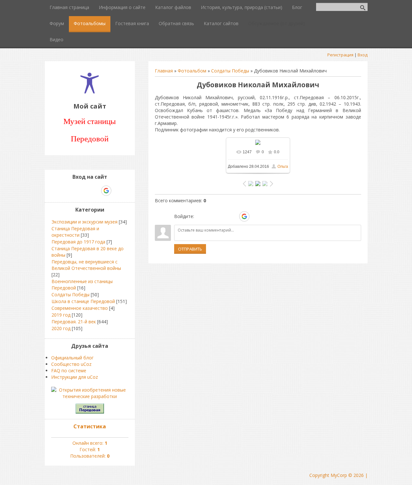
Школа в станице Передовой (83, 301)
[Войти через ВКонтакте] (211, 216)
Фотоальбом (192, 71)
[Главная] (89, 92)
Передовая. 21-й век (74, 322)
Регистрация (340, 55)
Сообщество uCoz (71, 364)
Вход (363, 55)
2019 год (61, 315)
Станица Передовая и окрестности (75, 231)
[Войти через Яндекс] (233, 216)
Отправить (190, 249)
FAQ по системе (68, 370)
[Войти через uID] (200, 216)
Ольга (282, 166)
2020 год (61, 328)
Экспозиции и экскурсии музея (84, 222)
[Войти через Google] (244, 216)
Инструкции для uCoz (74, 377)
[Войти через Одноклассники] (255, 216)
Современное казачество (80, 308)
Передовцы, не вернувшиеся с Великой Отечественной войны (86, 265)
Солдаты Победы (230, 71)
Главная (164, 71)
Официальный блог (72, 358)
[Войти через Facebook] (222, 216)
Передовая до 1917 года (78, 242)
